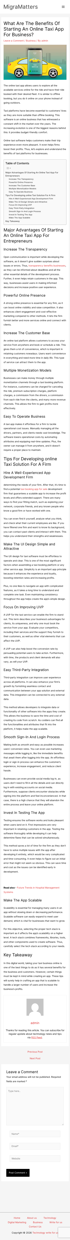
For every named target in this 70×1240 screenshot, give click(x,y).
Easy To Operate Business (21, 192)
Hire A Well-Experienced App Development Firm (31, 198)
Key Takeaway (12, 221)
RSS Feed (36, 1037)
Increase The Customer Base (22, 185)
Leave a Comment (14, 40)
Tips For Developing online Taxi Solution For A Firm (30, 195)
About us (32, 1218)
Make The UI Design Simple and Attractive (28, 202)
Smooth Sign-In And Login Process (25, 211)
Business (31, 40)
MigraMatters (20, 6)
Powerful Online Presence (21, 182)
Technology (49, 1218)
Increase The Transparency (21, 179)
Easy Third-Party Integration (21, 208)
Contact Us (35, 1226)
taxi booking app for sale (34, 489)
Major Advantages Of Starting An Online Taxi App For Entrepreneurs (31, 174)
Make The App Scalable (19, 217)
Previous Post (35, 1052)
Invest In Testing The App (20, 214)
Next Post (35, 1058)
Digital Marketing (17, 1222)
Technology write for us (45, 1232)
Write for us (55, 1222)
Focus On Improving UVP (20, 205)
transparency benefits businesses (47, 265)
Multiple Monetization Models (22, 188)
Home (17, 1218)
